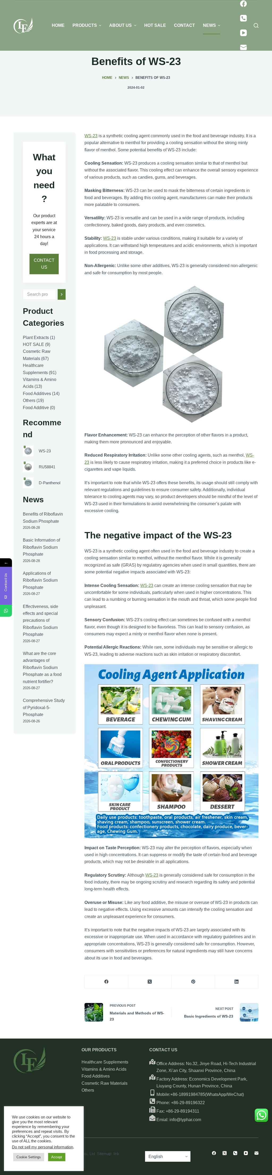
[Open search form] (256, 25)
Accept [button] (56, 1157)
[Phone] (243, 18)
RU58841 (47, 467)
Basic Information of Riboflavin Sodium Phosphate (41, 547)
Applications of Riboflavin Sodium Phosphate (40, 580)
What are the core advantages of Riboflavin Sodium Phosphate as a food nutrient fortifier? (42, 667)
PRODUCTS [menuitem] (85, 25)
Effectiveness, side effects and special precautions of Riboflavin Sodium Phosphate (40, 620)
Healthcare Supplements (105, 1062)
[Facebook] (243, 3)
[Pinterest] (193, 982)
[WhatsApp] (6, 611)
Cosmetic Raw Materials (105, 1083)
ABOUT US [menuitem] (120, 25)
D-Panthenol (49, 483)
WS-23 (90, 136)
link (116, 1153)
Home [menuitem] (58, 25)
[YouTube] (243, 32)
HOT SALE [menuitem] (155, 25)
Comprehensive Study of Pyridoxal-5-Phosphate (44, 707)
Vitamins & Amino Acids (104, 1069)
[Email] (243, 47)
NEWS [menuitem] (209, 25)
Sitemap (104, 1153)
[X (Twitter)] (150, 982)
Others (88, 1090)
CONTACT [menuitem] (184, 25)
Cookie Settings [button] (28, 1157)
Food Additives (96, 1076)
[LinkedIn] (236, 982)
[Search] (61, 294)
